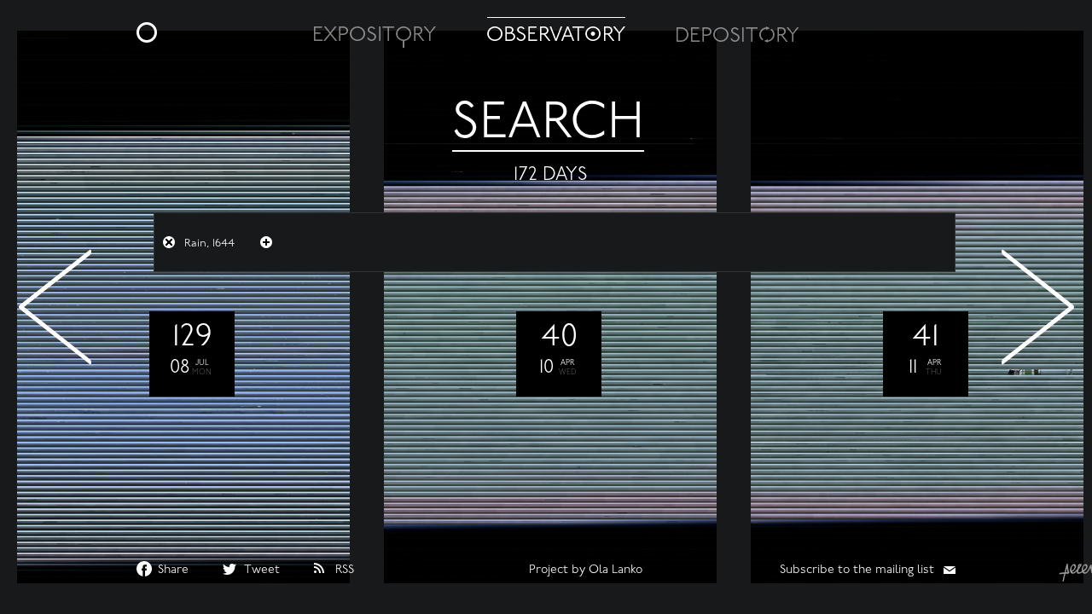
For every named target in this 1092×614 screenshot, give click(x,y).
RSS (344, 570)
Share (173, 570)
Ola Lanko (615, 570)
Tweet (262, 570)
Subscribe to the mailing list (857, 570)
